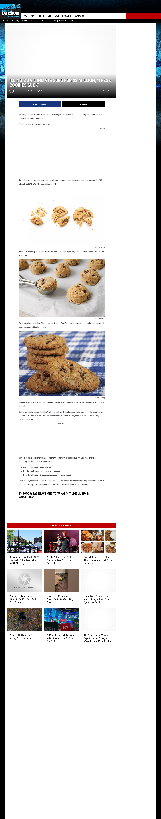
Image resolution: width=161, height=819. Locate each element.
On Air (33, 16)
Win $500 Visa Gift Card (23, 21)
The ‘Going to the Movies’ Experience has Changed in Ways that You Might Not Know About (99, 638)
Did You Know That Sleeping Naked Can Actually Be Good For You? (60, 638)
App (49, 16)
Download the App (66, 21)
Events (58, 16)
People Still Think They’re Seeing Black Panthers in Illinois (21, 638)
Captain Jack (19, 91)
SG (55, 184)
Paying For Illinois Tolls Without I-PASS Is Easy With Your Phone (22, 599)
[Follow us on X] (117, 16)
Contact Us (79, 16)
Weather (67, 16)
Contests (39, 21)
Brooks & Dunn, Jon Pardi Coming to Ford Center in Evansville (59, 560)
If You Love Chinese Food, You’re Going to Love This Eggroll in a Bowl (96, 599)
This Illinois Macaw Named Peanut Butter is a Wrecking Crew (60, 599)
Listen (41, 16)
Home (25, 16)
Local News (51, 21)
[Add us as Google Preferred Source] (105, 16)
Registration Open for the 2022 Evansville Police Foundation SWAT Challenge (24, 560)
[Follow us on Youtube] (123, 16)
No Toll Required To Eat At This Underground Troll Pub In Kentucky (98, 560)
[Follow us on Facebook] (111, 16)
